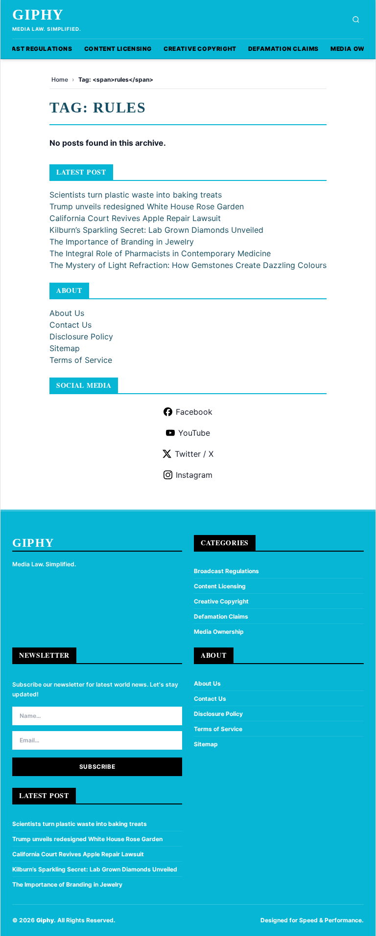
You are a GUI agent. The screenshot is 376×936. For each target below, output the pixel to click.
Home (59, 79)
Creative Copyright (200, 48)
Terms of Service (80, 360)
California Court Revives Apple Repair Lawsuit (135, 218)
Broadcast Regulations (226, 571)
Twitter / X (194, 454)
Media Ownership (219, 631)
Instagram (194, 475)
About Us (66, 313)
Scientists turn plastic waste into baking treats (135, 195)
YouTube (194, 433)
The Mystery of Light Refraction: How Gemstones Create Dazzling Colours (188, 265)
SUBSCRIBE (97, 766)
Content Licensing (118, 48)
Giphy (38, 14)
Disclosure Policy (81, 336)
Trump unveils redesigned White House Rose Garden (146, 206)
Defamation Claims (283, 48)
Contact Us (70, 325)
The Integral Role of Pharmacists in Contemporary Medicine (160, 253)
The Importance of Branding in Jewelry (121, 241)
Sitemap (64, 348)
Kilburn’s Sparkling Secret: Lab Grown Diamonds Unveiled (156, 230)
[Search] (356, 19)
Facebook (194, 412)
